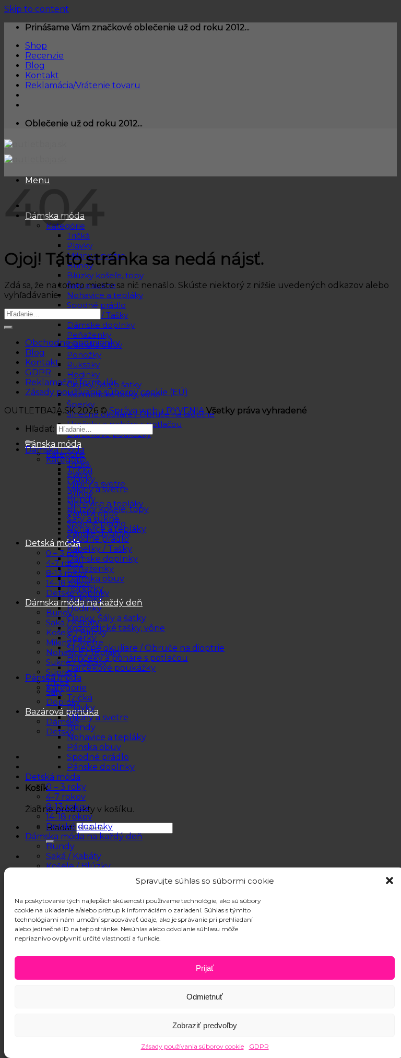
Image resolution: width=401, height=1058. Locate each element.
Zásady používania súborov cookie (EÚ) (106, 392)
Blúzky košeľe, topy (105, 275)
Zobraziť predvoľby (204, 1025)
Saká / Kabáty (73, 856)
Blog (35, 65)
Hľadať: (39, 429)
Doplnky (63, 702)
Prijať (205, 968)
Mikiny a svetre (96, 484)
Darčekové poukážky (111, 668)
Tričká (79, 469)
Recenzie (44, 56)
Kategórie (66, 460)
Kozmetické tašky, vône (116, 628)
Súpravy (61, 672)
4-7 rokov (65, 563)
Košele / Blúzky (78, 866)
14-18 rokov (69, 817)
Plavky (79, 246)
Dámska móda (55, 450)
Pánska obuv (94, 747)
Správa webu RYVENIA (157, 410)
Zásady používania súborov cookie (192, 1046)
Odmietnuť (204, 996)
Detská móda (52, 543)
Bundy (81, 499)
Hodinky (83, 374)
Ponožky (84, 355)
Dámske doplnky (101, 325)
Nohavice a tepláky (105, 295)
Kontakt (42, 75)
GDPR (259, 1046)
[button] (389, 880)
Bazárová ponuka (62, 712)
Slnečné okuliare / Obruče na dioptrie (146, 648)
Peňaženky (89, 335)
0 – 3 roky (65, 553)
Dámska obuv (95, 579)
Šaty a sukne (93, 519)
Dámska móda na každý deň (84, 836)
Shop (36, 46)
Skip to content (36, 9)
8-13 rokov (66, 573)
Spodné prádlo (96, 305)
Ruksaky (83, 365)
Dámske (62, 722)
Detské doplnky (79, 826)
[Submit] (8, 327)
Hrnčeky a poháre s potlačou (127, 658)
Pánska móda (53, 444)
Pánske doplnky (101, 767)
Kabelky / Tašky (99, 549)
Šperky (81, 404)
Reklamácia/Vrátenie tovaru (82, 85)
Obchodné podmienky (72, 343)
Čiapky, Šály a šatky (106, 618)
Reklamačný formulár (71, 382)
